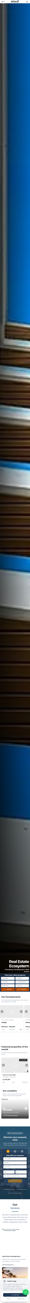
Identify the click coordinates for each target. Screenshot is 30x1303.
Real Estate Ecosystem (19, 963)
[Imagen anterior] (2, 1011)
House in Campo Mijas (9, 1075)
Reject (8, 1298)
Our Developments (10, 997)
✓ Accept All (15, 1295)
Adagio (4, 1022)
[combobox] (8, 978)
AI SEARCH (23, 989)
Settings (22, 1298)
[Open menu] (27, 1)
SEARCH (9, 989)
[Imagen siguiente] (21, 1011)
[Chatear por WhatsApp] (26, 1292)
